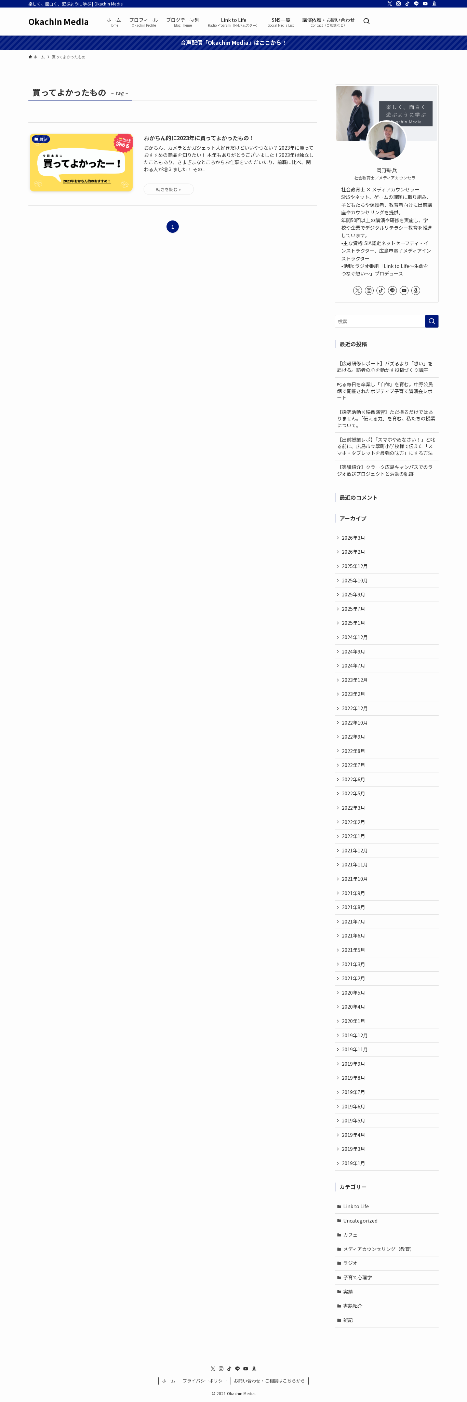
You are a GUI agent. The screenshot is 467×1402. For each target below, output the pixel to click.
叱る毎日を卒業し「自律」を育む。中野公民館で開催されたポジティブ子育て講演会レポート (385, 391)
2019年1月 (353, 1163)
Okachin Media (58, 21)
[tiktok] (407, 4)
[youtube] (425, 4)
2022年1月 (353, 836)
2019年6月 (353, 1106)
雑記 (348, 1320)
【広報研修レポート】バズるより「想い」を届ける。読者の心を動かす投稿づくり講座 (385, 367)
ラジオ (350, 1262)
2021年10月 (355, 878)
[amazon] (434, 4)
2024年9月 (353, 651)
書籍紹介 (352, 1305)
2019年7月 (353, 1092)
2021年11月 (355, 864)
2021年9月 (353, 893)
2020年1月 (353, 1020)
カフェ (350, 1234)
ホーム (168, 1380)
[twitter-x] (389, 4)
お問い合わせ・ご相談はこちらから (269, 1380)
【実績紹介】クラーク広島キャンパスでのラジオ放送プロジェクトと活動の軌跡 (385, 470)
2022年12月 (355, 708)
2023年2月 (353, 693)
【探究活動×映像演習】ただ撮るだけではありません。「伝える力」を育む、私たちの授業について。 (386, 418)
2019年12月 (355, 1035)
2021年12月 (355, 850)
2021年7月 (353, 921)
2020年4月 (353, 1006)
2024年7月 (353, 665)
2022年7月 (353, 764)
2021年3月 (353, 964)
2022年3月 (353, 807)
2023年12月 (355, 679)
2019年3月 (353, 1148)
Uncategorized (360, 1220)
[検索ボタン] (366, 22)
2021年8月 (353, 907)
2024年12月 (355, 637)
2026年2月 (353, 551)
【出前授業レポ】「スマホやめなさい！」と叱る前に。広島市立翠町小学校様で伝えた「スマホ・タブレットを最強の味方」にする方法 (386, 446)
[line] (416, 4)
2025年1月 (353, 622)
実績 (348, 1291)
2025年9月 (353, 594)
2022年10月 (355, 722)
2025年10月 (355, 580)
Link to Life (356, 1206)
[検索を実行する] (432, 321)
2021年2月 (353, 978)
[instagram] (398, 4)
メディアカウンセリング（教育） (379, 1248)
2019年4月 (353, 1134)
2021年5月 (353, 949)
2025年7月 (353, 608)
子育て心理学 (357, 1277)
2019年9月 (353, 1063)
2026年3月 (353, 537)
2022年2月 (353, 822)
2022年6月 (353, 779)
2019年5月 (353, 1120)
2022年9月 (353, 736)
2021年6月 (353, 935)
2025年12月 (355, 566)
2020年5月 (353, 992)
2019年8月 (353, 1077)
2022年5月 (353, 793)
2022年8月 (353, 750)
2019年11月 (355, 1049)
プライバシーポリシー (205, 1380)
